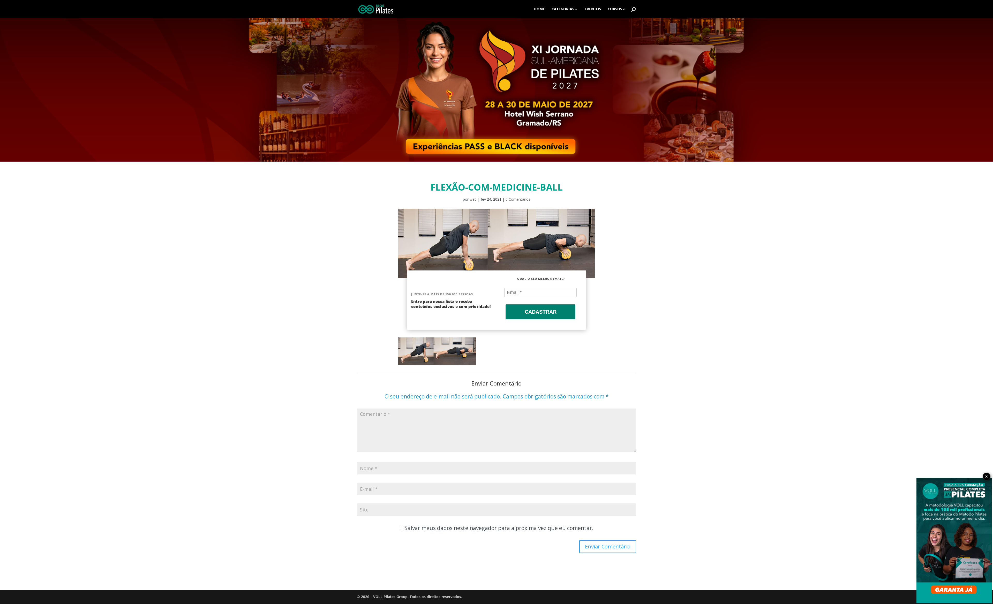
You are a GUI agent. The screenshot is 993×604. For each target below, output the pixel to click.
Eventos (593, 9)
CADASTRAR (540, 312)
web (473, 199)
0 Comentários (518, 199)
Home (539, 9)
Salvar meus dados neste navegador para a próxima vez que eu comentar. (498, 528)
